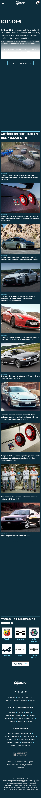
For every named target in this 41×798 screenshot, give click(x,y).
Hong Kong (10, 715)
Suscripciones (27, 742)
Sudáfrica (21, 721)
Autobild (9, 762)
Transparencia (11, 739)
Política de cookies (28, 736)
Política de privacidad (11, 736)
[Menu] (2, 3)
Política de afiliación (26, 739)
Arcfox (20, 655)
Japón (31, 715)
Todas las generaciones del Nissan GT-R (15, 536)
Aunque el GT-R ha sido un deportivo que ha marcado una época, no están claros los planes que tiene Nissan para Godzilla (20, 458)
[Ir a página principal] (20, 3)
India (18, 715)
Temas (32, 700)
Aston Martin (34, 656)
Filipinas (12, 712)
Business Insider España (24, 762)
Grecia (28, 712)
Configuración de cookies (20, 745)
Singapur (11, 721)
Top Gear (20, 768)
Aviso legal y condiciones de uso (19, 733)
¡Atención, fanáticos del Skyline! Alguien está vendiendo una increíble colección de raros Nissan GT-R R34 (19, 177)
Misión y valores (13, 742)
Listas (16, 700)
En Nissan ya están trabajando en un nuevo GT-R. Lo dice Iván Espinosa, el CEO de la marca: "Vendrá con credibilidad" (20, 218)
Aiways (20, 639)
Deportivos (11, 697)
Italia (24, 715)
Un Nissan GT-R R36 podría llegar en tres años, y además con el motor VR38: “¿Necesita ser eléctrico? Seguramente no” (18, 298)
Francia (20, 712)
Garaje (20, 697)
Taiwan (30, 721)
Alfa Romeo (34, 640)
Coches (9, 700)
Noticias (24, 700)
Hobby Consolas (26, 765)
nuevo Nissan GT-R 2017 (10, 58)
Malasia (8, 718)
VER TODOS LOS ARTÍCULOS (20, 542)
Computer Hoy (12, 765)
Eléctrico (28, 697)
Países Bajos (18, 718)
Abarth (7, 639)
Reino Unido (29, 718)
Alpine (7, 655)
